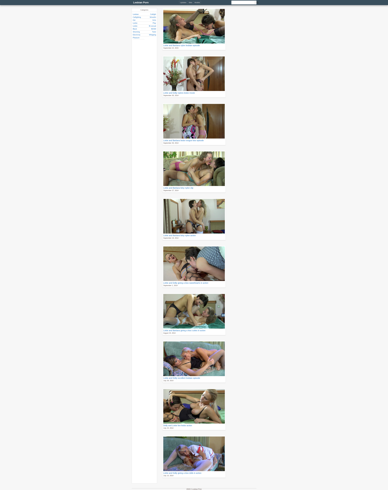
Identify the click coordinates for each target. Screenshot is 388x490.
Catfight (153, 14)
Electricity (136, 35)
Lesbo (135, 26)
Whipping (152, 35)
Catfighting (137, 17)
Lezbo (135, 23)
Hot (134, 20)
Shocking (136, 32)
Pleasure (136, 38)
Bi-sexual (152, 26)
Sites (190, 3)
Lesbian (136, 14)
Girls (154, 20)
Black (135, 29)
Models (197, 3)
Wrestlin (153, 17)
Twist (154, 32)
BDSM (153, 29)
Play (154, 23)
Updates (183, 3)
